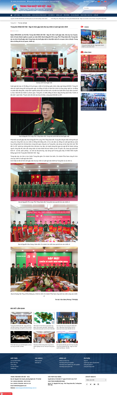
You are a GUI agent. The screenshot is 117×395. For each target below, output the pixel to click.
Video (86, 27)
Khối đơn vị (38, 362)
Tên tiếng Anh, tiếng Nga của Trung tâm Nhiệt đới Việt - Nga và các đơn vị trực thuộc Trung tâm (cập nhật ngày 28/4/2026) (65, 18)
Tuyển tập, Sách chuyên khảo (91, 362)
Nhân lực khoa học (64, 360)
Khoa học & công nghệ (39, 15)
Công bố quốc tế (88, 364)
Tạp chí (86, 360)
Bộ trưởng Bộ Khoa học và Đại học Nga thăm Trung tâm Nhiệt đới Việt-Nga (93, 108)
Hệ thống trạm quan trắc (65, 366)
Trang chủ (13, 23)
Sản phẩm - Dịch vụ (86, 15)
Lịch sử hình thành (15, 360)
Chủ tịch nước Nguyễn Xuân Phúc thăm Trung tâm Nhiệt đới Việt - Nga (93, 89)
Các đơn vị (51, 15)
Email (87, 1)
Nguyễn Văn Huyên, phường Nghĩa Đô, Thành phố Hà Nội (44, 1)
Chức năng (13, 364)
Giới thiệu (17, 15)
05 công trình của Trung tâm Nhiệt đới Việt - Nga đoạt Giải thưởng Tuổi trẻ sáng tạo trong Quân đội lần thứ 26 (66, 327)
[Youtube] (94, 384)
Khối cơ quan (38, 360)
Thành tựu (13, 368)
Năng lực (59, 15)
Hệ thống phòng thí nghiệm (66, 362)
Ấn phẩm (66, 15)
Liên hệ (96, 15)
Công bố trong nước (89, 366)
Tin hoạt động (26, 15)
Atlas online (75, 15)
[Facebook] (86, 384)
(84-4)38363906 (21, 1)
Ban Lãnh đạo (14, 362)
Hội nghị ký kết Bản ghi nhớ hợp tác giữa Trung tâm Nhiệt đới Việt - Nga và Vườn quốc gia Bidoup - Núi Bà (67, 346)
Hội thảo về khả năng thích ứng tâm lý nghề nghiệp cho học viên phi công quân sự (44, 346)
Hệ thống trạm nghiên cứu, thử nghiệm (69, 364)
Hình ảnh (87, 52)
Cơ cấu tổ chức (15, 366)
